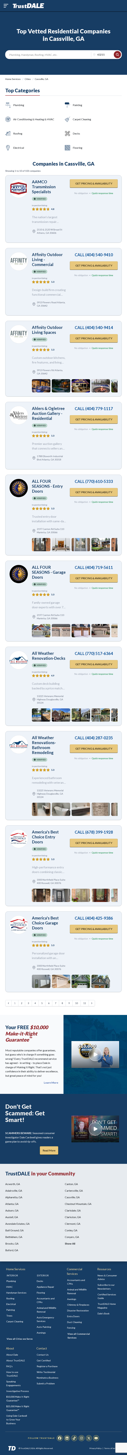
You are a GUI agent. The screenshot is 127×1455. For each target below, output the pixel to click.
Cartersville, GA (74, 1190)
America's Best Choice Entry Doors (45, 836)
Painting (77, 105)
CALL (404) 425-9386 (94, 918)
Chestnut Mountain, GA (78, 1203)
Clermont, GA (72, 1223)
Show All (70, 1243)
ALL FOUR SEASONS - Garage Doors (49, 572)
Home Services (13, 79)
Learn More (51, 1082)
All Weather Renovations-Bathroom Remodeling (44, 745)
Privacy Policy (95, 1448)
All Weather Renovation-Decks (48, 656)
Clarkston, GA (73, 1217)
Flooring (77, 147)
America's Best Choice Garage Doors (45, 923)
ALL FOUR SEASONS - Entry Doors (47, 486)
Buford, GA (11, 1250)
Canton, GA (71, 1184)
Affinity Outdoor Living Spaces (47, 330)
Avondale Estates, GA (17, 1223)
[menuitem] (17, 1281)
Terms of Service (111, 1448)
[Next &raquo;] (92, 1003)
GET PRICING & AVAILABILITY (93, 183)
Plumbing (18, 105)
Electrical (18, 147)
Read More (49, 1150)
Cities (28, 79)
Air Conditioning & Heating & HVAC (33, 119)
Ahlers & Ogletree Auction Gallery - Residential (48, 413)
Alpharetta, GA (13, 1197)
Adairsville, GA (13, 1190)
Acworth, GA (12, 1184)
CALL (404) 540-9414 (94, 327)
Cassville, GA (72, 1197)
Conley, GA (71, 1230)
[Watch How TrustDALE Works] (95, 1129)
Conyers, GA (72, 1236)
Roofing (17, 133)
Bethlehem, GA (13, 1236)
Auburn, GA (12, 1210)
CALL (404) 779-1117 (94, 408)
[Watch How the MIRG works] (95, 1054)
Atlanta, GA (12, 1203)
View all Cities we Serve (20, 1338)
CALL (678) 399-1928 (94, 832)
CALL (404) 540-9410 (94, 254)
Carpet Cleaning (82, 119)
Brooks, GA (12, 1243)
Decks (76, 133)
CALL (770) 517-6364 (94, 653)
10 (76, 1003)
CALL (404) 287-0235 (94, 737)
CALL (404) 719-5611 (94, 567)
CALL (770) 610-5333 (94, 481)
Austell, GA (11, 1217)
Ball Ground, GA (14, 1230)
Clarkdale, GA (73, 1210)
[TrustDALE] (28, 5)
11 (84, 1003)
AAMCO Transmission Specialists (44, 186)
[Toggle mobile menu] (6, 5)
